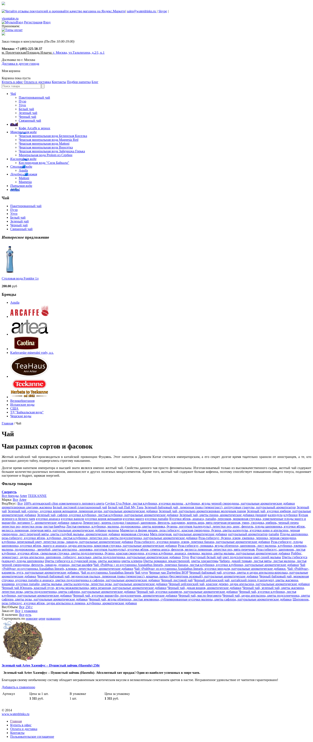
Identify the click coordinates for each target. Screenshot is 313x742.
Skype (162, 11)
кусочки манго (133, 519)
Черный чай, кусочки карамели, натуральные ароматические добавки (187, 591)
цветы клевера (131, 561)
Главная (7, 423)
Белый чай (26, 109)
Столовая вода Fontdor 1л (20, 278)
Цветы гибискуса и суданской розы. (71, 561)
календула (275, 515)
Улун (22, 105)
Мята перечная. (161, 534)
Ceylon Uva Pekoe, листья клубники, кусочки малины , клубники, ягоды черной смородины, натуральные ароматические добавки (200, 503)
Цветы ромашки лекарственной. (166, 561)
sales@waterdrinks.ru (142, 11)
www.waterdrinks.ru (15, 714)
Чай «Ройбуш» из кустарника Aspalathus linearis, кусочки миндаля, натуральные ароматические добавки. (210, 568)
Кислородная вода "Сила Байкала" (44, 163)
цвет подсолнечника (237, 557)
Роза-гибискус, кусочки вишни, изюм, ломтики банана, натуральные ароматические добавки (202, 542)
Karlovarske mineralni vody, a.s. (32, 352)
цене (42, 618)
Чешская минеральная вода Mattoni (44, 143)
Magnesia (25, 182)
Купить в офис (12, 82)
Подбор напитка (79, 82)
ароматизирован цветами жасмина (27, 507)
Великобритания (22, 401)
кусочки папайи (156, 519)
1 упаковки (29, 611)
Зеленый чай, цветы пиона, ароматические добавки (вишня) (223, 515)
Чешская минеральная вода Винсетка (46, 147)
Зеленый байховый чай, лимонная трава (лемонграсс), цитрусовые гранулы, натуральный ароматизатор (220, 507)
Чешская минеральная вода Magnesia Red (48, 139)
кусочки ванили (72, 519)
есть (28, 614)
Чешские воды (20, 416)
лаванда (76, 522)
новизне (32, 618)
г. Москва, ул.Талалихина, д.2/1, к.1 (79, 52)
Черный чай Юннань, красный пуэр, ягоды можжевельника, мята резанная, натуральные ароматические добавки (84, 588)
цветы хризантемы (204, 561)
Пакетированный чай (34, 97)
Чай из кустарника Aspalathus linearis (107, 572)
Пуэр (22, 101)
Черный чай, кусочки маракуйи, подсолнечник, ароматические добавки (125, 595)
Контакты (59, 82)
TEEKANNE (37, 496)
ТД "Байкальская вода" (27, 412)
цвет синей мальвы (267, 557)
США (14, 408)
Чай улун (141, 572)
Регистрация (33, 22)
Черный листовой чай (177, 580)
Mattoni (24, 178)
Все (15, 499)
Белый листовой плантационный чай (80, 507)
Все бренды (10, 496)
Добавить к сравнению (18, 687)
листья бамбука (54, 526)
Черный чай (27, 116)
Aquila (23, 170)
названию (53, 618)
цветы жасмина (109, 561)
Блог (95, 82)
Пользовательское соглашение (32, 736)
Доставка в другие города (20, 63)
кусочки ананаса (48, 519)
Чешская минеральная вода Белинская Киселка (53, 136)
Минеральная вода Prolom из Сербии (45, 155)
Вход (46, 22)
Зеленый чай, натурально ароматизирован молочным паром (202, 511)
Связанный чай (30, 120)
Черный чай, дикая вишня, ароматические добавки (204, 588)
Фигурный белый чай (206, 557)
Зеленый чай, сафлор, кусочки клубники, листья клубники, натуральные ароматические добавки (107, 515)
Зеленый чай (28, 113)
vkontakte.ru (10, 18)
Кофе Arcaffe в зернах (34, 128)
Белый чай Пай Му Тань (126, 507)
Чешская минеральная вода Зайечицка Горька (52, 151)
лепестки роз (11, 526)
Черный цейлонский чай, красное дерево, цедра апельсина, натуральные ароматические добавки (239, 584)
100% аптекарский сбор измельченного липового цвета (64, 503)
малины (113, 530)
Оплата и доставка (37, 82)
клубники (290, 515)
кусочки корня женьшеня (103, 519)
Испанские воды (22, 404)
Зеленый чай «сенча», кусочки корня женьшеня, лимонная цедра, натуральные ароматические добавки (83, 511)
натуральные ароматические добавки (200, 534)
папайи (273, 534)
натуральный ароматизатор (248, 534)
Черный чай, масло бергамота (199, 595)
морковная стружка (135, 534)
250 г (29, 607)
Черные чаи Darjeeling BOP (168, 572)
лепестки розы (31, 526)
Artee (23, 496)
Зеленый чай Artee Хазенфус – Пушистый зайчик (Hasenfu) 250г (51, 665)
